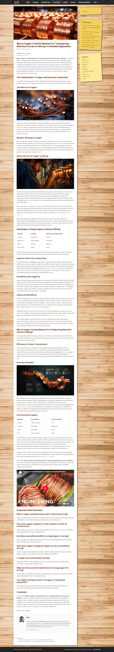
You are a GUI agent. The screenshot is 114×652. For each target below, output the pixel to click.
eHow (65, 286)
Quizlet (40, 148)
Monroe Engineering (53, 268)
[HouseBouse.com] (17, 2)
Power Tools (86, 76)
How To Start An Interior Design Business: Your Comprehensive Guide (91, 27)
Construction (45, 2)
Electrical (56, 2)
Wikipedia (19, 127)
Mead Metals (34, 307)
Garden (65, 2)
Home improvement (84, 2)
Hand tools (85, 69)
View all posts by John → (33, 629)
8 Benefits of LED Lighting (46, 456)
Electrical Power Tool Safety (57, 315)
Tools (95, 2)
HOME (28, 2)
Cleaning (35, 2)
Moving (73, 2)
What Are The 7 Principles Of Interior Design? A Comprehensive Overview (36, 641)
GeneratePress (38, 649)
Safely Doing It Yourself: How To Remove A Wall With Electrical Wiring (35, 640)
